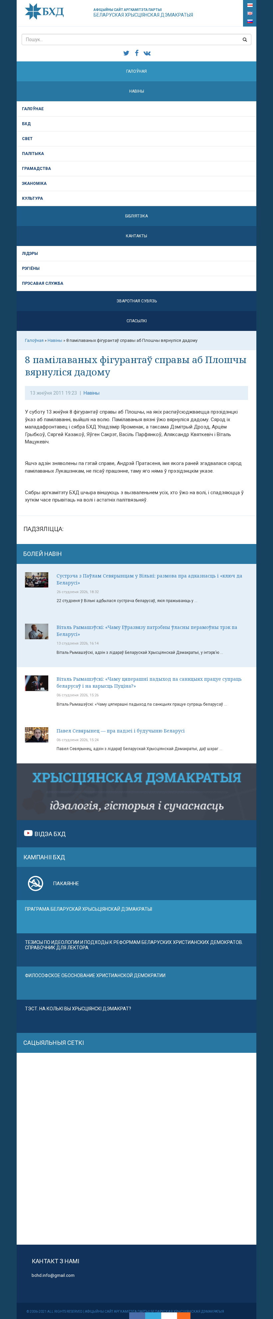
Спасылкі (137, 321)
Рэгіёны (31, 268)
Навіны (136, 91)
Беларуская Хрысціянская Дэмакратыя (143, 13)
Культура (32, 198)
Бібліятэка (136, 216)
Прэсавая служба (42, 283)
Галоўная (136, 71)
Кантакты (136, 236)
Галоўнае (33, 109)
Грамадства (36, 168)
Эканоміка (34, 183)
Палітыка (33, 153)
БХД (26, 123)
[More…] (180, 1315)
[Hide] (187, 1315)
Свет (27, 138)
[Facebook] (137, 1315)
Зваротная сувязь (137, 301)
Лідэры (30, 253)
